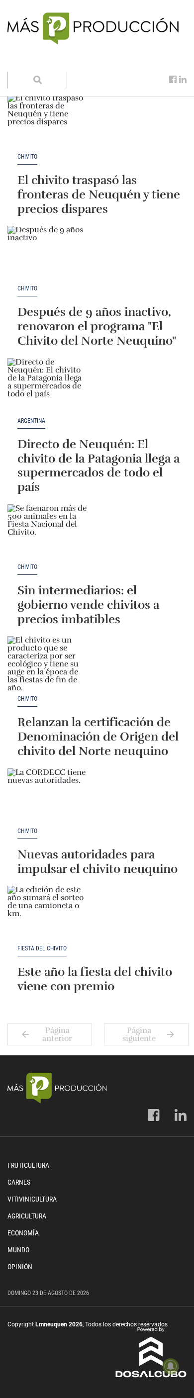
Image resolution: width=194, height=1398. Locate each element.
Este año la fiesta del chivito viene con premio (94, 979)
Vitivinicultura (32, 1199)
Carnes (18, 1182)
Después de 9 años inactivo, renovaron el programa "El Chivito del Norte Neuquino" (96, 326)
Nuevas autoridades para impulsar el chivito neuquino (97, 861)
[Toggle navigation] (21, 62)
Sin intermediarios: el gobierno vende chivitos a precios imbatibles (88, 605)
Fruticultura (28, 1165)
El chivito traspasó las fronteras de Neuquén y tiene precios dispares (98, 194)
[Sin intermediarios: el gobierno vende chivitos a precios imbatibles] (47, 534)
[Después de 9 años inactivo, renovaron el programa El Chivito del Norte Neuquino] (47, 255)
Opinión (19, 1266)
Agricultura (26, 1215)
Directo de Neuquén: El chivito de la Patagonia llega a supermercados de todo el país (98, 465)
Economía (23, 1232)
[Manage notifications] (171, 1366)
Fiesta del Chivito (42, 948)
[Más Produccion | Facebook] (173, 79)
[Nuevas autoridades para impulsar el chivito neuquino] (47, 798)
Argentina (31, 421)
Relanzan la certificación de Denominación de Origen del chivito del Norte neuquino (98, 736)
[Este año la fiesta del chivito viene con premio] (47, 915)
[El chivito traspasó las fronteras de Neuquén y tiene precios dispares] (47, 124)
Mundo (18, 1249)
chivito (27, 157)
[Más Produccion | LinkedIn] (183, 79)
